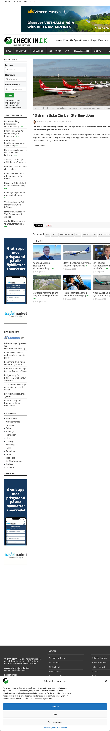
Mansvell (87, 234)
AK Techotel (54, 667)
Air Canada (54, 662)
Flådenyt (10, 431)
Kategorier (38, 51)
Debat (8, 428)
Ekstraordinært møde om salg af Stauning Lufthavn (45, 294)
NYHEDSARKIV (55, 51)
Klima (8, 438)
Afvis (55, 714)
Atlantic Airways (99, 658)
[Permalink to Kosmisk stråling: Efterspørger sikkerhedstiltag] (47, 259)
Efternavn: (10, 75)
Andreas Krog (43, 122)
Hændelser (11, 435)
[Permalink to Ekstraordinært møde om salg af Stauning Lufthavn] (47, 289)
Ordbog (97, 51)
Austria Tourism (99, 662)
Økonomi (10, 468)
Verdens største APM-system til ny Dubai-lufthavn (14, 204)
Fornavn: (9, 65)
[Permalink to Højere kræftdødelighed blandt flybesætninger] (77, 289)
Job (67, 51)
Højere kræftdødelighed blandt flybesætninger (75, 294)
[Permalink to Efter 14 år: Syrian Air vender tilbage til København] (77, 259)
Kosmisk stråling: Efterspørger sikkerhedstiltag (41, 266)
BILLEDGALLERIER (81, 51)
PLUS (54, 122)
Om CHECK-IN (21, 51)
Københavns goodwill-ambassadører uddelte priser (14, 355)
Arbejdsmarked (13, 422)
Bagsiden (10, 425)
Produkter (10, 451)
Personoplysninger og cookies (55, 728)
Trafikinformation (14, 461)
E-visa (95, 672)
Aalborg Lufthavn (57, 658)
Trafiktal (9, 464)
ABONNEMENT (9, 2)
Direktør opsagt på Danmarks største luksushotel (12, 403)
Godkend (55, 706)
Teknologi (10, 458)
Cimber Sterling (66, 234)
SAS (95, 234)
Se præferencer (55, 722)
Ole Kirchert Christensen (15, 670)
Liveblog (9, 441)
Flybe (78, 234)
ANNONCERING (22, 2)
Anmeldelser (12, 418)
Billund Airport (98, 667)
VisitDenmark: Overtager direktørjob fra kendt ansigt (15, 387)
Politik (8, 448)
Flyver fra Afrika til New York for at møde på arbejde (14, 214)
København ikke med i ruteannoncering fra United (14, 176)
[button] (105, 681)
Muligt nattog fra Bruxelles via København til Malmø (15, 378)
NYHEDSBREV (34, 2)
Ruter (8, 454)
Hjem (8, 51)
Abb (47, 234)
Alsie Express (55, 672)
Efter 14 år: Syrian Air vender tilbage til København (86, 40)
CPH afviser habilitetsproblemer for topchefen (14, 143)
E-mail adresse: (12, 85)
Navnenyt (10, 445)
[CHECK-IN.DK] (25, 43)
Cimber (54, 234)
